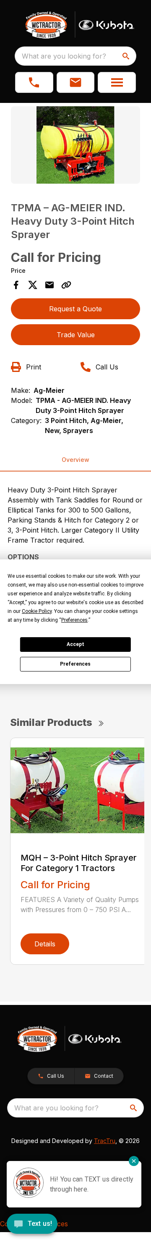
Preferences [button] (74, 620)
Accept (75, 644)
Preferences (75, 664)
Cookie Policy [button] (37, 611)
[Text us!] (32, 1224)
